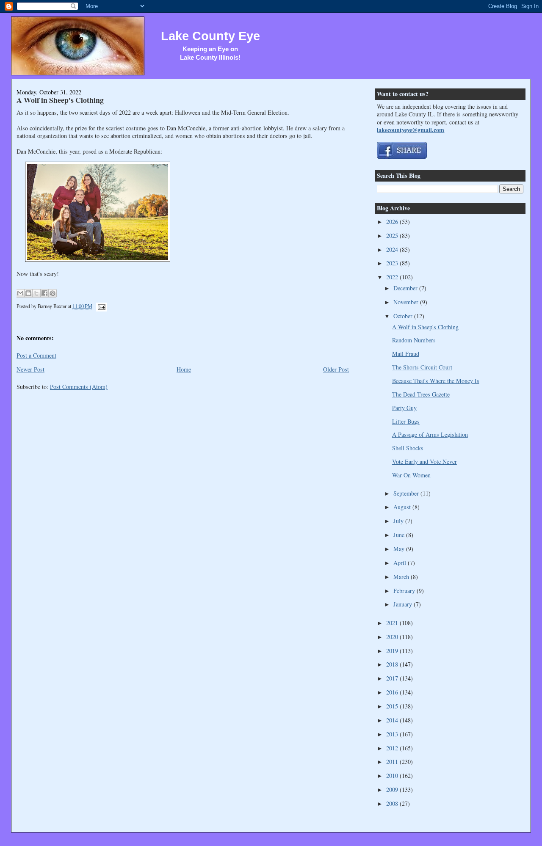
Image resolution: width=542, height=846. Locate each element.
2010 (393, 776)
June (399, 535)
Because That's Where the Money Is (435, 381)
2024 (393, 249)
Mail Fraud (405, 354)
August (402, 507)
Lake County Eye (210, 36)
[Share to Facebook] (44, 293)
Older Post (336, 369)
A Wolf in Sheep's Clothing (60, 99)
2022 (393, 277)
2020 (393, 637)
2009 (393, 789)
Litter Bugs (406, 421)
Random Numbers (414, 340)
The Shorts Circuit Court (422, 367)
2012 (393, 748)
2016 (393, 692)
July (399, 521)
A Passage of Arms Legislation (430, 434)
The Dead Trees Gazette (421, 394)
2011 (393, 762)
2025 (393, 235)
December (406, 288)
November (406, 302)
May (399, 549)
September (406, 493)
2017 (393, 678)
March (402, 577)
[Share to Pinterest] (52, 293)
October (403, 316)
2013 (393, 734)
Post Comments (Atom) (79, 387)
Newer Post (30, 369)
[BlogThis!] (28, 293)
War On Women (411, 475)
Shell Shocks (407, 448)
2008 (393, 803)
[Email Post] (100, 306)
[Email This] (20, 293)
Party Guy (404, 408)
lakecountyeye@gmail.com (410, 129)
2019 (393, 651)
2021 (393, 623)
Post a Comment (36, 355)
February (405, 591)
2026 (393, 222)
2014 (393, 720)
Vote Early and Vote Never (424, 461)
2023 (393, 263)
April (400, 563)
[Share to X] (36, 293)
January (403, 604)
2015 (393, 706)
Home (184, 369)
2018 (393, 664)
